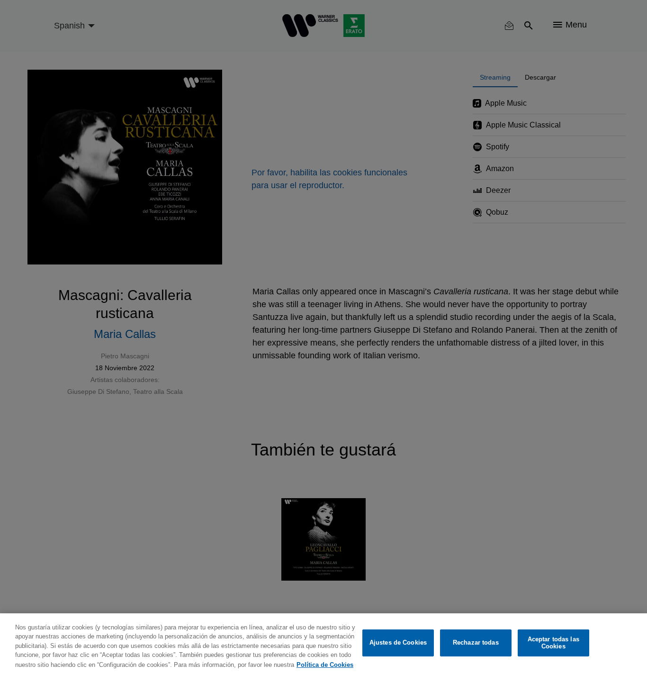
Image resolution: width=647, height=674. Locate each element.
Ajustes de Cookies (398, 643)
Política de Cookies (325, 664)
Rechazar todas (476, 643)
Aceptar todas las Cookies (553, 643)
